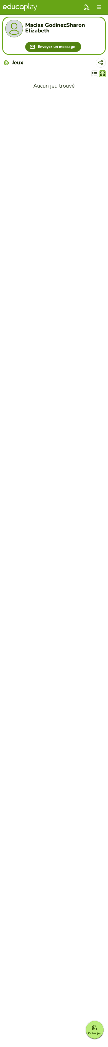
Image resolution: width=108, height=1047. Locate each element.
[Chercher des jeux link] (86, 7)
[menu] (99, 7)
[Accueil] (20, 7)
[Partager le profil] (101, 63)
